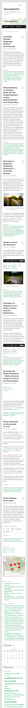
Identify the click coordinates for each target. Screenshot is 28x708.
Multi (10, 541)
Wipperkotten (6, 364)
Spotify (10, 268)
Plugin (22, 573)
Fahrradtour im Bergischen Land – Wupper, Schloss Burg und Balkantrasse (10, 308)
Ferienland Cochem (9, 697)
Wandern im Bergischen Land (14, 79)
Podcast (12, 26)
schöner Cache (17, 490)
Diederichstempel (10, 150)
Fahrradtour (21, 360)
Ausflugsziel (6, 675)
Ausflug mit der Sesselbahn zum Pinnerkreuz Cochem (14, 630)
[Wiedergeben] (5, 261)
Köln (21, 707)
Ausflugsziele (14, 71)
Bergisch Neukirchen (9, 540)
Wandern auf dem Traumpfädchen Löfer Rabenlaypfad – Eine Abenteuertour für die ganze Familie (14, 638)
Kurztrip (12, 706)
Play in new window (12, 265)
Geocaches (13, 487)
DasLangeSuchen (11, 9)
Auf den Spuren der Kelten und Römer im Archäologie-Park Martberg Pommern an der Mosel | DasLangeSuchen (14, 620)
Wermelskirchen (17, 363)
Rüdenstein (11, 294)
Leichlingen (8, 78)
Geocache (7, 414)
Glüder (15, 150)
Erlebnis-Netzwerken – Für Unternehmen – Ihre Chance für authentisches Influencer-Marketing (14, 598)
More (16, 268)
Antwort (5, 81)
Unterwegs (18, 74)
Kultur (8, 707)
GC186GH (15, 407)
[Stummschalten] (18, 261)
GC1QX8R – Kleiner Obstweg (9, 526)
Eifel (10, 695)
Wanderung (5, 236)
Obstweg (13, 78)
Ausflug (17, 673)
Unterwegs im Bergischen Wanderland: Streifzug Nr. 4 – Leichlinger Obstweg (9, 167)
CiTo (20, 693)
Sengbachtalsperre (14, 152)
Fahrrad (16, 360)
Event (12, 695)
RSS (13, 268)
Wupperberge (6, 296)
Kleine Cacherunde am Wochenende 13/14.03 (10, 424)
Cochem (6, 695)
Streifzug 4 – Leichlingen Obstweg (11, 218)
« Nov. (7, 661)
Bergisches (13, 231)
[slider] (22, 260)
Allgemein (13, 357)
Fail (14, 695)
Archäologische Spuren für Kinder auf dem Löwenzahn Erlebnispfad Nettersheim (14, 623)
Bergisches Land (11, 74)
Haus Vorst (5, 490)
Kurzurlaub (17, 706)
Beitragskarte (19, 26)
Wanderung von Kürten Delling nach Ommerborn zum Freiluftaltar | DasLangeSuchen (14, 607)
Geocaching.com (9, 705)
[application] (14, 260)
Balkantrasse (6, 360)
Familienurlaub (20, 695)
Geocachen (13, 699)
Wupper (15, 153)
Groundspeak (19, 705)
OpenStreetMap (14, 571)
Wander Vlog (18, 78)
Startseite (6, 26)
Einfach (15, 489)
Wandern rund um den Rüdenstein (10, 243)
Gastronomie (17, 697)
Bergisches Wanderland (8, 233)
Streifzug (5, 234)
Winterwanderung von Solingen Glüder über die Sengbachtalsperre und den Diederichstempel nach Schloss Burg (10, 94)
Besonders (7, 489)
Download (19, 265)
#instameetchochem (9, 673)
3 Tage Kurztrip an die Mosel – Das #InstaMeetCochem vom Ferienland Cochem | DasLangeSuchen (13, 613)
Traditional (5, 491)
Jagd (5, 706)
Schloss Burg (6, 152)
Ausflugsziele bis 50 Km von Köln (10, 77)
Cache (11, 489)
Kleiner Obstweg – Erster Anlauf (10, 499)
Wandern (8, 75)
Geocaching (14, 412)
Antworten (11, 236)
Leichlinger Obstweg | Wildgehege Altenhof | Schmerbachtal (9, 41)
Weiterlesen (6, 70)
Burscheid (12, 360)
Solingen (20, 152)
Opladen (10, 362)
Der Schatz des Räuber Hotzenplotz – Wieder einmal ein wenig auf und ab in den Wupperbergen (11, 376)
